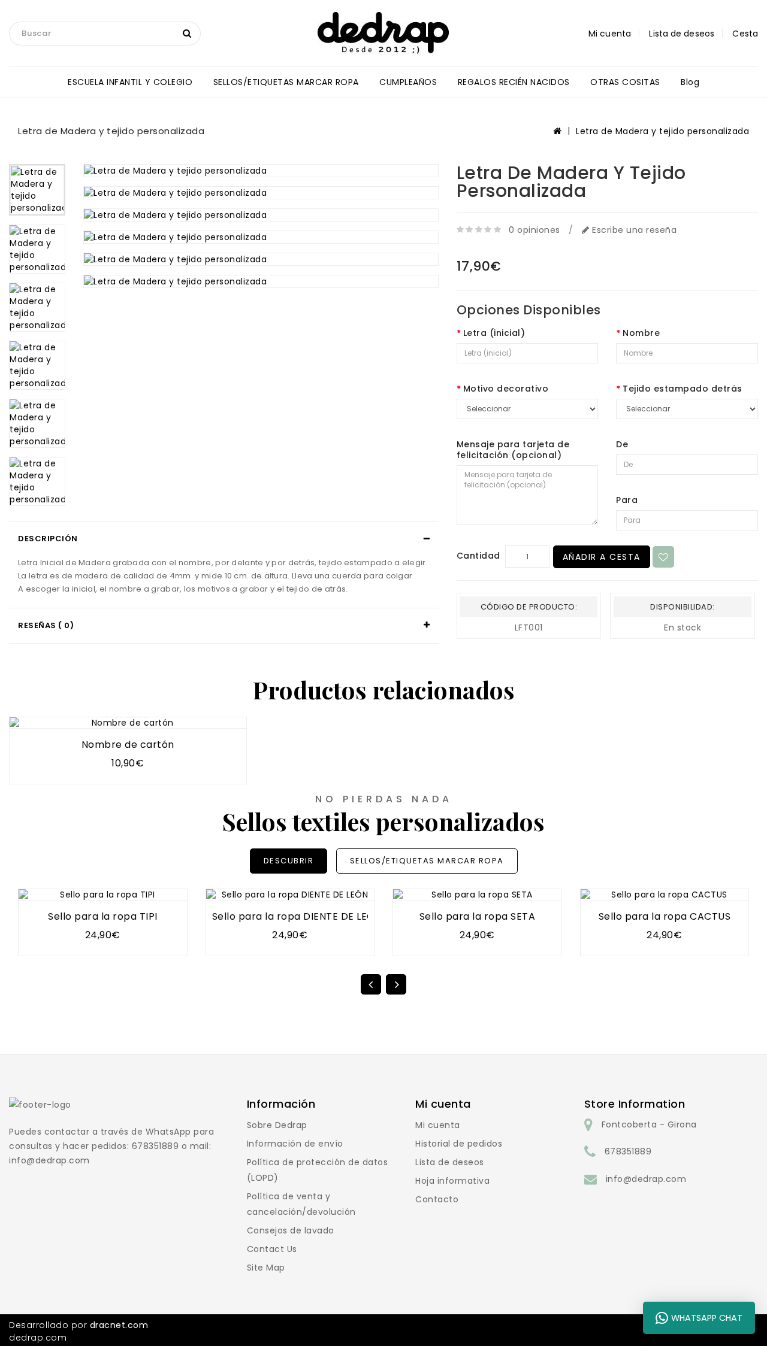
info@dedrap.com (646, 1179)
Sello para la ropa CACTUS (665, 916)
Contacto (436, 1199)
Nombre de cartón (127, 744)
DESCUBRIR (289, 860)
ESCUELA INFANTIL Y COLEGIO (130, 82)
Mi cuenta (437, 1125)
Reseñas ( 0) (46, 625)
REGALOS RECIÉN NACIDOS (514, 82)
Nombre (641, 333)
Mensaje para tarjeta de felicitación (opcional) (513, 449)
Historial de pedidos (458, 1144)
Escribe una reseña (633, 230)
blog (690, 82)
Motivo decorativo (506, 388)
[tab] (224, 539)
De (622, 444)
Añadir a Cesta (602, 557)
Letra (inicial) (494, 333)
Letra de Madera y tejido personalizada (662, 131)
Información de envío (295, 1144)
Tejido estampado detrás (682, 388)
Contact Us (272, 1249)
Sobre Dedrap (277, 1125)
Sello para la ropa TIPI (103, 916)
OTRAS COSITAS (625, 82)
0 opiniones (534, 230)
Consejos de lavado (290, 1230)
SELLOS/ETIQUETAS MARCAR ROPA (286, 82)
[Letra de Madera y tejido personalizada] (37, 189)
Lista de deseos (449, 1162)
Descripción (48, 538)
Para (627, 500)
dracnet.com (119, 1325)
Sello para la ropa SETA (477, 916)
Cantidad (478, 555)
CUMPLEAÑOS (408, 82)
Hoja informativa (452, 1181)
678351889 (628, 1151)
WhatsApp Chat (706, 1318)
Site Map (266, 1268)
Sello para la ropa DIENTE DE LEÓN (297, 916)
